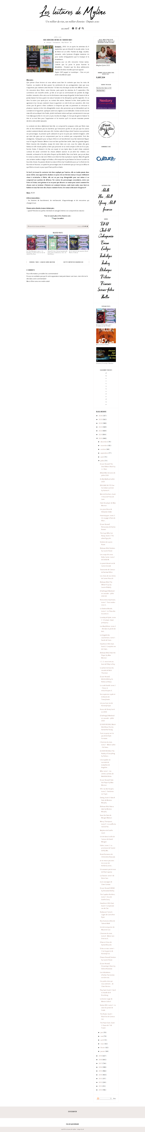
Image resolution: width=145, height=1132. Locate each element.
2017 (100, 1063)
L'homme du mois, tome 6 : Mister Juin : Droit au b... (107, 936)
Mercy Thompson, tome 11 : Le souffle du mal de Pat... (108, 824)
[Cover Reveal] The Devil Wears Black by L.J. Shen (107, 466)
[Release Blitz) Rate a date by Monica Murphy (107, 809)
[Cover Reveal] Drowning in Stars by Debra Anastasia (107, 966)
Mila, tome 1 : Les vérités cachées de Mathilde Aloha (107, 773)
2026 (100, 416)
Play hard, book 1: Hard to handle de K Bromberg (108, 992)
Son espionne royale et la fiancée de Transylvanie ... (107, 697)
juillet (102, 461)
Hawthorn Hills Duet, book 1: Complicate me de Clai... (107, 905)
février (103, 1048)
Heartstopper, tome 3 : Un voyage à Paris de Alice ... (107, 518)
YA (70, 42)
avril (102, 1040)
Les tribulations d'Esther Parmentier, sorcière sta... (107, 975)
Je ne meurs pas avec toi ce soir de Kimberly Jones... (107, 863)
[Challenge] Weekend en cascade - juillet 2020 (107, 718)
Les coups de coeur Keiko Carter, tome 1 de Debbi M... (107, 557)
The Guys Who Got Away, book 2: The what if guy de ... (107, 535)
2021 (100, 434)
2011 (100, 1086)
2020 (100, 438)
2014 (100, 1075)
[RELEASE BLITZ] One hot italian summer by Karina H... (107, 488)
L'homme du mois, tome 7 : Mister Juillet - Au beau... (107, 744)
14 (106, 389)
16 (44, 42)
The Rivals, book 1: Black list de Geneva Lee (107, 1016)
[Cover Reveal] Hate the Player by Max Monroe (106, 782)
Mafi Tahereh (65, 42)
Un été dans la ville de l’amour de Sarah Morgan (107, 839)
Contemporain (56, 42)
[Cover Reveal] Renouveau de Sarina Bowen (107, 527)
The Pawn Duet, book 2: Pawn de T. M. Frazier (107, 1025)
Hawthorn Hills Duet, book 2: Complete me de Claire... (108, 646)
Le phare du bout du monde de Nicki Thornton (107, 670)
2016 (100, 1067)
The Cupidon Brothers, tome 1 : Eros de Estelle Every (107, 897)
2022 (100, 431)
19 (106, 402)
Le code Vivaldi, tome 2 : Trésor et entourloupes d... (107, 688)
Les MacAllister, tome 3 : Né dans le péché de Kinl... (108, 629)
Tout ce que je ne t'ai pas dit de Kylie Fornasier (107, 736)
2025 (100, 419)
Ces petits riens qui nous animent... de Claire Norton (106, 983)
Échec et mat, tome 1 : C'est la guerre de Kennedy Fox (107, 951)
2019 (100, 1056)
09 (106, 376)
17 (106, 396)
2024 (100, 423)
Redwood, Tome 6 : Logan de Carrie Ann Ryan (107, 914)
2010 (100, 1090)
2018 (100, 1060)
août (102, 457)
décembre (104, 442)
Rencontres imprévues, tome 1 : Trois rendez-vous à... (108, 602)
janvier (103, 1051)
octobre (103, 449)
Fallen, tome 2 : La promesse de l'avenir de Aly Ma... (107, 848)
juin (102, 1032)
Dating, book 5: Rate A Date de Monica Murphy (107, 800)
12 (106, 383)
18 (106, 399)
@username (75, 1124)
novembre (104, 445)
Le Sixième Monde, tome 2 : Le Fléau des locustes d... (107, 611)
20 (106, 404)
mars (102, 1044)
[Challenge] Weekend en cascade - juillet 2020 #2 (107, 593)
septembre (104, 453)
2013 (100, 1079)
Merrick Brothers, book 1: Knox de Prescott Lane (108, 496)
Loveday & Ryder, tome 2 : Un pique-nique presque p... (108, 620)
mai (102, 1036)
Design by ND (80, 1129)
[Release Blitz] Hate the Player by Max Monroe (107, 655)
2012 (100, 1082)
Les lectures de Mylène (72, 12)
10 (106, 378)
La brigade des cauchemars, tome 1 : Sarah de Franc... (108, 637)
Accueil (65, 28)
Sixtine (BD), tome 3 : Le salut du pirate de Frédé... (108, 1007)
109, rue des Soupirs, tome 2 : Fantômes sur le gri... (107, 791)
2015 (100, 1071)
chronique (49, 42)
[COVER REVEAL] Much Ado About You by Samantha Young (108, 727)
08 (106, 373)
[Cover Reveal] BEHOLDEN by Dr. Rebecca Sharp (106, 679)
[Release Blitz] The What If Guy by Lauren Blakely (106, 584)
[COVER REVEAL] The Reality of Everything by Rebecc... (107, 753)
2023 (100, 427)
